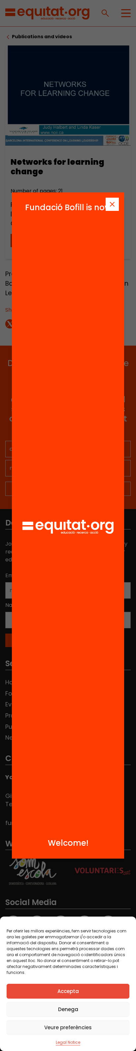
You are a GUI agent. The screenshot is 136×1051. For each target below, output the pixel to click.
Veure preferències (68, 1027)
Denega (68, 1009)
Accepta (68, 991)
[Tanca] (112, 204)
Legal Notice (68, 1042)
